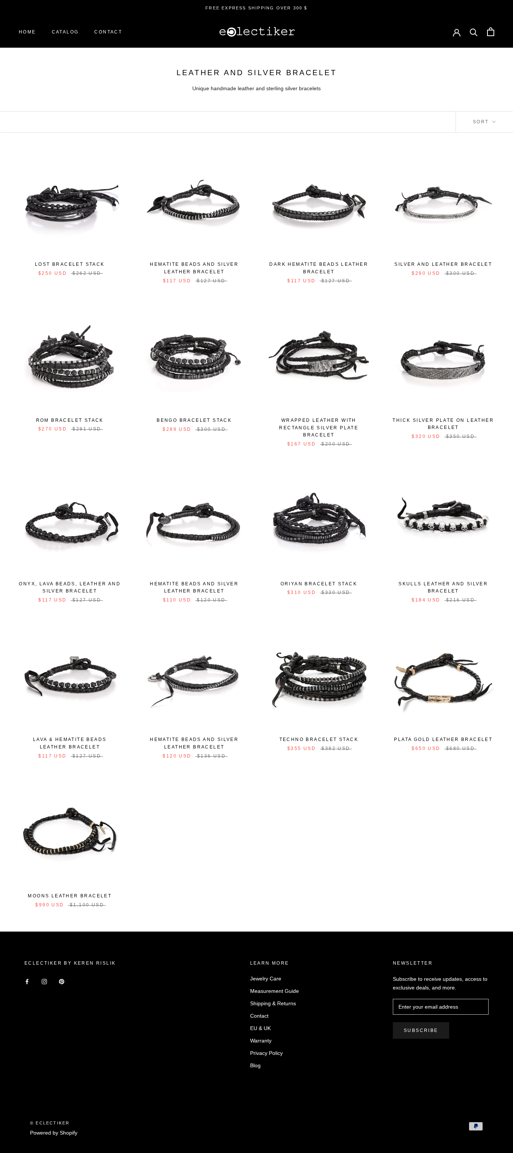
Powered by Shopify (53, 1133)
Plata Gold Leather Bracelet (443, 739)
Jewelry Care (265, 979)
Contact (108, 32)
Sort (482, 121)
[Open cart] (490, 31)
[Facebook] (27, 981)
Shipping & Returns (273, 1003)
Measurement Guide (274, 991)
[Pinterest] (61, 981)
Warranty (261, 1041)
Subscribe (421, 1030)
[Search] (474, 32)
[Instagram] (44, 981)
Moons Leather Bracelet (70, 895)
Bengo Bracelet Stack (194, 420)
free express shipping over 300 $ (256, 8)
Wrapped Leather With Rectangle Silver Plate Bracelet (318, 428)
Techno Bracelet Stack (318, 739)
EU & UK (260, 1028)
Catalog (65, 32)
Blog (255, 1065)
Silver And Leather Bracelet (443, 264)
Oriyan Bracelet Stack (319, 583)
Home (27, 32)
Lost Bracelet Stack (70, 264)
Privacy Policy (266, 1053)
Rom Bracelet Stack (70, 420)
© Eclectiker (49, 1123)
